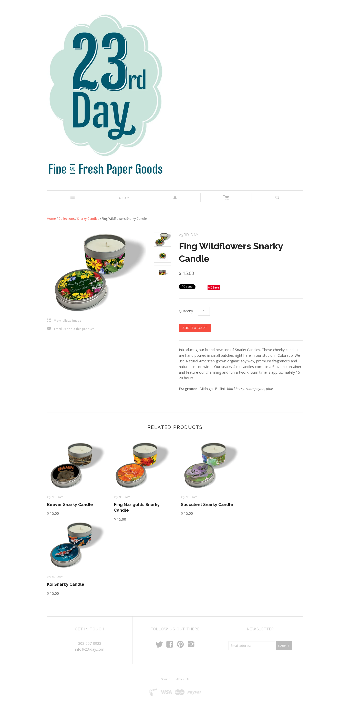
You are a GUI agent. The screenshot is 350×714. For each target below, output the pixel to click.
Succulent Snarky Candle (207, 504)
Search (165, 679)
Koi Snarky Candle (65, 584)
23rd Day (55, 497)
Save (216, 287)
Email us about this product (70, 329)
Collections (66, 218)
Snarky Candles (88, 218)
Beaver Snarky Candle (70, 504)
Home (51, 218)
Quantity (186, 311)
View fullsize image (64, 321)
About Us (182, 679)
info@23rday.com (89, 649)
